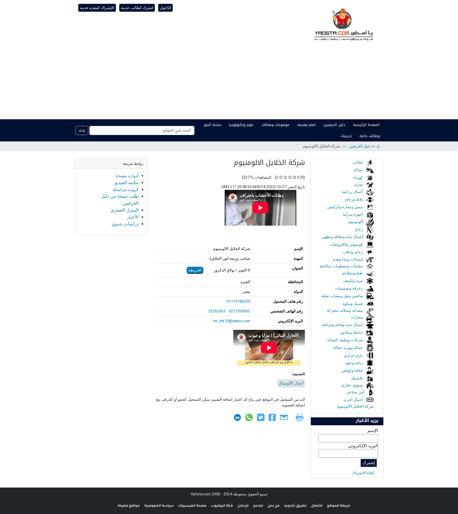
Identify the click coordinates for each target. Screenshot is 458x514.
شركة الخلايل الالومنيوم (355, 406)
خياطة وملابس (352, 332)
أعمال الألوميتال (291, 383)
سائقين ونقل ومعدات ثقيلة (343, 296)
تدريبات (346, 136)
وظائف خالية (369, 136)
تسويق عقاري (352, 385)
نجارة (359, 184)
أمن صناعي (355, 392)
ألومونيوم (356, 221)
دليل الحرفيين (334, 124)
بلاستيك (357, 378)
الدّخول (165, 7)
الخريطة (194, 270)
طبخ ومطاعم (353, 273)
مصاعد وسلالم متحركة (345, 310)
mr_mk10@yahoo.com (231, 321)
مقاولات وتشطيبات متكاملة (341, 266)
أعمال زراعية (353, 191)
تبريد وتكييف (353, 280)
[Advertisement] (229, 83)
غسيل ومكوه (353, 303)
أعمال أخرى (354, 399)
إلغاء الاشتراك (363, 473)
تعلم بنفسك (306, 124)
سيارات (357, 317)
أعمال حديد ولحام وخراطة (343, 324)
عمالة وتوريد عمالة (348, 347)
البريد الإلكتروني (363, 445)
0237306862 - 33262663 (229, 311)
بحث (82, 130)
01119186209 (238, 301)
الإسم (372, 430)
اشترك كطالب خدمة (137, 7)
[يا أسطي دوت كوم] (343, 24)
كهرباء (358, 177)
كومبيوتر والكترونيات (347, 244)
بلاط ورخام (354, 199)
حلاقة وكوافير (352, 370)
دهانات (358, 162)
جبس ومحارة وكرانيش (345, 207)
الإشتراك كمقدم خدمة (97, 7)
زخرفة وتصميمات (349, 288)
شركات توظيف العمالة (345, 340)
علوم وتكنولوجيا (241, 124)
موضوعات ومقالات (275, 124)
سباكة (358, 170)
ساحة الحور (212, 124)
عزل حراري (354, 355)
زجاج (359, 229)
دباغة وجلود (354, 363)
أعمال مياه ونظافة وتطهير (343, 236)
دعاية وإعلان (353, 252)
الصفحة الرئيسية (366, 124)
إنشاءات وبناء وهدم (348, 259)
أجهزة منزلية (353, 214)
